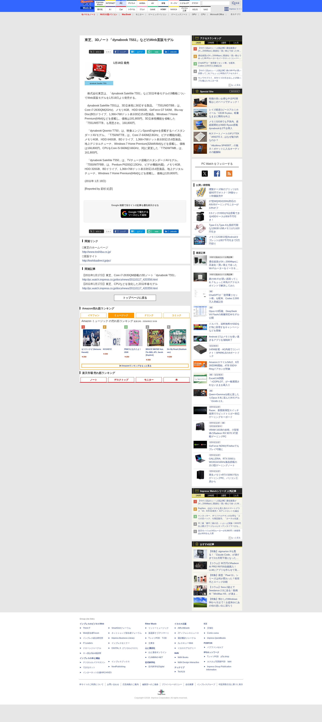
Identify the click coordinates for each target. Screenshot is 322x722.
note (156, 52)
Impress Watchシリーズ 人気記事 (218, 491)
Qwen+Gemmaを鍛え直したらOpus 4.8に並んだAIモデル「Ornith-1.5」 (224, 397)
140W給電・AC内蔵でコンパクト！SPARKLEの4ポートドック (224, 352)
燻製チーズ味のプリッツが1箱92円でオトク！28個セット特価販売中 (223, 192)
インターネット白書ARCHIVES (97, 672)
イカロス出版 (180, 624)
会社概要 (189, 684)
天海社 (210, 628)
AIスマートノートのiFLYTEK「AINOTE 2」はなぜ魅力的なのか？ (224, 137)
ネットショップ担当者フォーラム (127, 633)
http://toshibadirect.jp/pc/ (96, 260)
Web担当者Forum (91, 633)
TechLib (181, 671)
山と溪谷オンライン (157, 652)
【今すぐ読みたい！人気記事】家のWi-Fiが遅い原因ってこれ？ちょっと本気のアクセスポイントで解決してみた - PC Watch (219, 73)
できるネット (89, 667)
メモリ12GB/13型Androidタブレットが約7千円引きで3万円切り (224, 240)
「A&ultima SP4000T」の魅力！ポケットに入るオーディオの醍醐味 (224, 148)
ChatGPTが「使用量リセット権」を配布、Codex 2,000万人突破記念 (224, 298)
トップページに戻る (135, 297)
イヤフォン (93, 315)
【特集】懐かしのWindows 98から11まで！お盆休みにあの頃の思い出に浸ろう (224, 602)
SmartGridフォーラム (121, 628)
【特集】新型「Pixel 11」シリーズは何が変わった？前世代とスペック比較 (224, 578)
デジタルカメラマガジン (94, 662)
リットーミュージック (158, 628)
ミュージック (121, 315)
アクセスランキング (210, 38)
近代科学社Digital (156, 666)
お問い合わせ (113, 684)
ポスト (98, 52)
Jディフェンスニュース (188, 633)
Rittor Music (151, 624)
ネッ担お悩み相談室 (92, 653)
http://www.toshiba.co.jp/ (96, 251)
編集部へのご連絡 (150, 684)
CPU (203, 14)
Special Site (206, 91)
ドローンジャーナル (92, 648)
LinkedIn (173, 52)
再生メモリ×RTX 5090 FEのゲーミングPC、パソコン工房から (224, 478)
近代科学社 (150, 662)
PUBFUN (208, 643)
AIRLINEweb (184, 628)
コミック (176, 315)
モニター (140, 14)
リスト (108, 52)
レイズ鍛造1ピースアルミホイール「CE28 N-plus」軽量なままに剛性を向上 (224, 113)
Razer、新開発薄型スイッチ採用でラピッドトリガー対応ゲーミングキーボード (224, 413)
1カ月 (236, 43)
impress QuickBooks (216, 638)
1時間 (198, 43)
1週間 (223, 43)
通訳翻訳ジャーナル (187, 638)
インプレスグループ (206, 684)
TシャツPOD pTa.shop (218, 656)
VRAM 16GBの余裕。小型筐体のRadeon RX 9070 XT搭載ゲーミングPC (224, 433)
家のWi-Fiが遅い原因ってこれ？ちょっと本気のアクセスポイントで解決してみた (224, 282)
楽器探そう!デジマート (158, 633)
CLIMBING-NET (155, 657)
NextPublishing (118, 666)
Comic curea (213, 633)
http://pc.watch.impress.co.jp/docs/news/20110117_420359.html (120, 288)
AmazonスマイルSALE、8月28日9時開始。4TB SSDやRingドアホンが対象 (224, 365)
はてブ (140, 52)
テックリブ (179, 667)
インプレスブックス (121, 661)
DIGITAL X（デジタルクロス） (125, 648)
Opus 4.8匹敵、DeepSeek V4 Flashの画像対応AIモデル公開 (224, 314)
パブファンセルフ (215, 647)
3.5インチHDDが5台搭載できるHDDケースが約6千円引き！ (224, 216)
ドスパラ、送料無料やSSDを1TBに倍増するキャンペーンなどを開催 (224, 327)
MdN (176, 653)
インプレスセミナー (121, 643)
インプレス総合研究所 (93, 638)
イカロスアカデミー (187, 648)
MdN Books (183, 657)
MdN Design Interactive (188, 662)
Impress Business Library (123, 638)
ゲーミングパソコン (157, 14)
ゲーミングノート (179, 14)
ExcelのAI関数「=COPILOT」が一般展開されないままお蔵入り (224, 381)
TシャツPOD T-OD (157, 638)
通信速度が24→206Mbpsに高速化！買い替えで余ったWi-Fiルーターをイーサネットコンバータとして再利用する (219, 58)
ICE (205, 624)
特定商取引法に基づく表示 (231, 684)
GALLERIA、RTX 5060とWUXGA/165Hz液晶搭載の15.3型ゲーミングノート (223, 462)
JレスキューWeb (185, 643)
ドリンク (149, 315)
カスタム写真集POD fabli (219, 661)
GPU (194, 14)
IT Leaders (88, 643)
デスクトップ (121, 379)
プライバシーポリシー (172, 684)
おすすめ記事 (207, 544)
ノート (93, 379)
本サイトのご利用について (91, 684)
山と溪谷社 (150, 648)
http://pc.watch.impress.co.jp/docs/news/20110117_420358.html (120, 279)
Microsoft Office (217, 14)
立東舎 (151, 643)
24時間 (211, 43)
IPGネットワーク (211, 652)
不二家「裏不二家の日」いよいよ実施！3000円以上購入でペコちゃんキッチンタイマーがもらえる (219, 526)
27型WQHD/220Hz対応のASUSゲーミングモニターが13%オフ (224, 204)
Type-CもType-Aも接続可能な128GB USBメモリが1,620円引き (224, 228)
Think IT (86, 628)
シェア (123, 52)
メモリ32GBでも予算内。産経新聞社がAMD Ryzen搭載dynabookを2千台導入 (223, 125)
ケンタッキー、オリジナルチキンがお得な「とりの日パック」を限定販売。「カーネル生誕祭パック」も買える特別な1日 (219, 519)
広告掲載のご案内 (131, 684)
